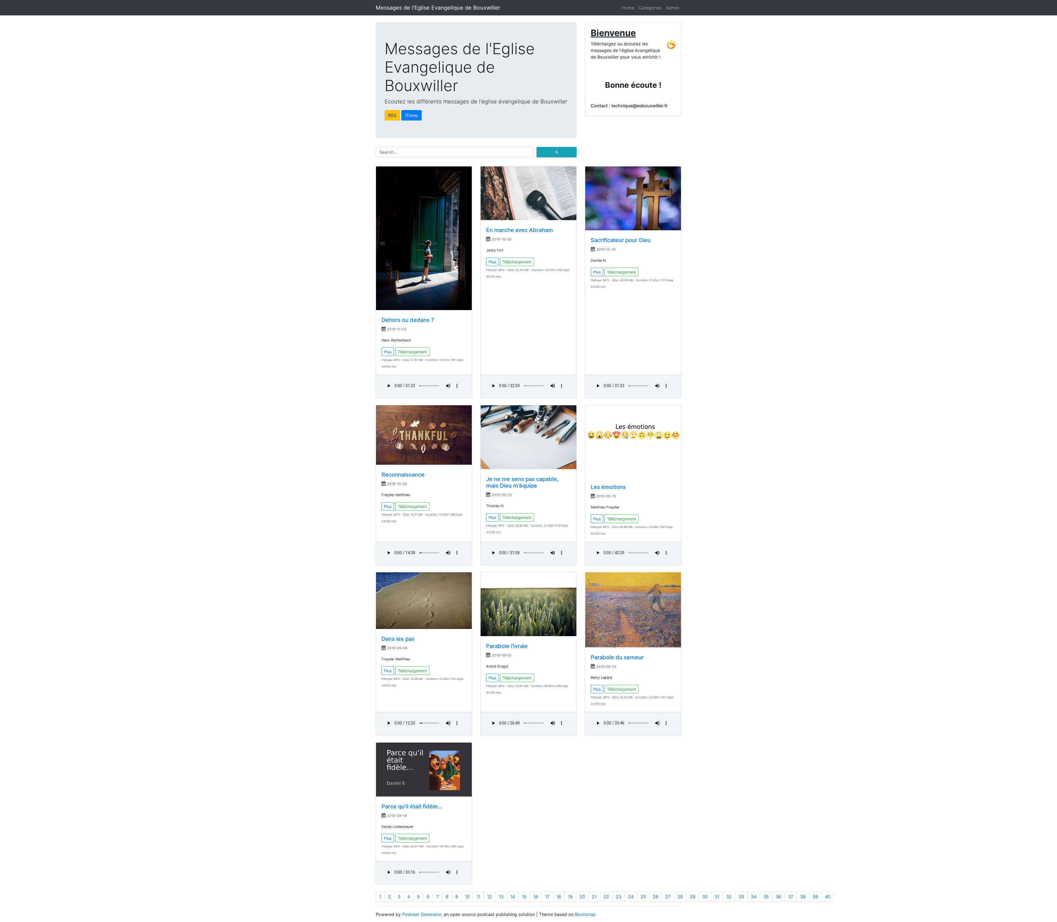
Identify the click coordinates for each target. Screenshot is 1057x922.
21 (594, 896)
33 (741, 896)
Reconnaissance (403, 474)
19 (570, 896)
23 (618, 896)
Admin (672, 7)
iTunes (411, 115)
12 (489, 896)
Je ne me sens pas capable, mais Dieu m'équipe (522, 482)
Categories (650, 7)
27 (668, 896)
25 (643, 896)
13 (501, 896)
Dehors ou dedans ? (408, 320)
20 (582, 896)
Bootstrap (585, 914)
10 (467, 896)
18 (558, 896)
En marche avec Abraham (519, 230)
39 (815, 896)
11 (478, 896)
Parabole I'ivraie (507, 646)
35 (766, 896)
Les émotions (608, 487)
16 (535, 896)
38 (803, 896)
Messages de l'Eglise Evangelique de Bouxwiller (438, 7)
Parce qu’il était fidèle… (412, 806)
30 (705, 896)
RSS (392, 115)
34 (753, 896)
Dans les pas (398, 639)
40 (827, 896)
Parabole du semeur (617, 657)
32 (729, 896)
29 (692, 896)
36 (778, 896)
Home (628, 7)
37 (790, 896)
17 (547, 896)
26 (655, 896)
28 (680, 896)
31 (717, 896)
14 (512, 896)
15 (524, 896)
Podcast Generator (421, 914)
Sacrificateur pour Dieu (621, 240)
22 (606, 896)
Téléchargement (412, 351)
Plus (387, 351)
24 (631, 896)
